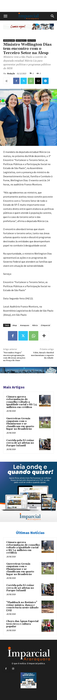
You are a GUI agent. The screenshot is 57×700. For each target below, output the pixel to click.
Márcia (35, 325)
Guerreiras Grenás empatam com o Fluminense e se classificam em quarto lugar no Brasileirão (20, 423)
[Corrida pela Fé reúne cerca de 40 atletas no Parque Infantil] (45, 444)
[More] (44, 336)
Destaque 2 (21, 40)
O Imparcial (45, 325)
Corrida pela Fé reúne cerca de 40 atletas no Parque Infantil (20, 443)
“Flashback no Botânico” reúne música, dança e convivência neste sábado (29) (22, 606)
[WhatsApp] (31, 81)
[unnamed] (28, 32)
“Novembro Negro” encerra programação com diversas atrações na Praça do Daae (14, 357)
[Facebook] (16, 81)
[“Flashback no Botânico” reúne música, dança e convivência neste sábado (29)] (47, 607)
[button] (5, 16)
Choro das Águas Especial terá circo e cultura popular (22, 624)
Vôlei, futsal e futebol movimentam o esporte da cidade (42, 355)
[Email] (38, 81)
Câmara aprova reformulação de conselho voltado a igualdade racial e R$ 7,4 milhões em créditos (21, 402)
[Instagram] (13, 668)
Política (31, 40)
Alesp (14, 325)
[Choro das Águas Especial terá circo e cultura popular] (47, 625)
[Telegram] (45, 81)
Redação (11, 73)
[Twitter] (23, 81)
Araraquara (9, 40)
